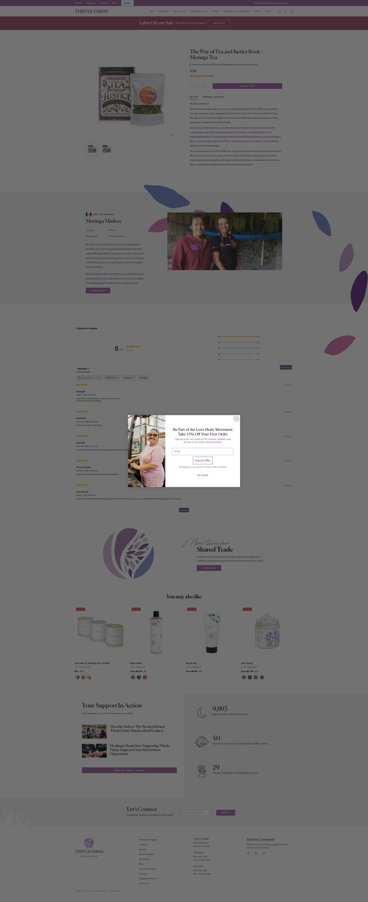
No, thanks (202, 475)
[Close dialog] (236, 418)
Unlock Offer (203, 460)
